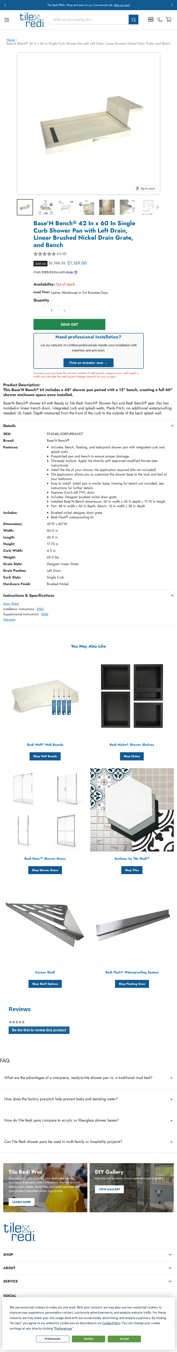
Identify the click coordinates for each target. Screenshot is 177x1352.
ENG (40, 609)
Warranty (9, 619)
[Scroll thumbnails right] (156, 207)
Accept (124, 1338)
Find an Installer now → (89, 363)
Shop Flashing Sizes (132, 984)
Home (10, 40)
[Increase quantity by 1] (64, 310)
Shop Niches (132, 756)
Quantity (41, 300)
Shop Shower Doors (45, 870)
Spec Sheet (11, 603)
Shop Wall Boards (45, 756)
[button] (5, 5)
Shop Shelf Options (45, 984)
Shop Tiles (132, 870)
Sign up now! (122, 5)
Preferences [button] (63, 1328)
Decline (88, 1338)
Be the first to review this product (41, 1031)
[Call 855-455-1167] (160, 20)
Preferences (52, 1338)
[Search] (133, 19)
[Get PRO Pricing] (151, 20)
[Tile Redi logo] (32, 19)
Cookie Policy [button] (111, 1323)
